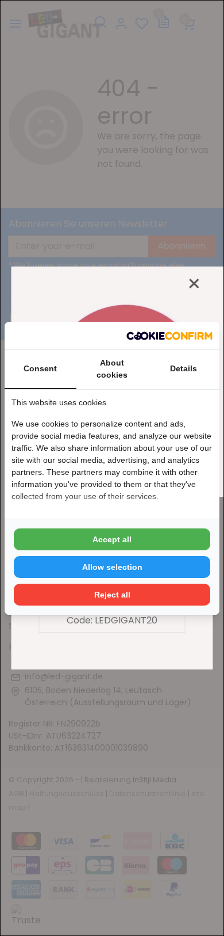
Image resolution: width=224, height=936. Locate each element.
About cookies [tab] (112, 368)
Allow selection (112, 567)
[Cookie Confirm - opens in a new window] (169, 336)
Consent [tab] (40, 368)
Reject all (112, 594)
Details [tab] (183, 368)
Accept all (112, 539)
